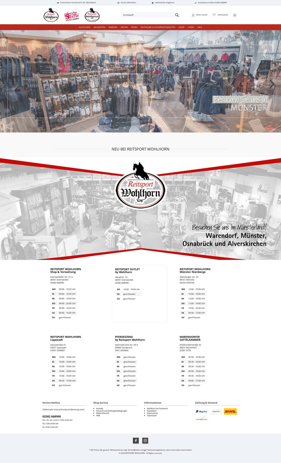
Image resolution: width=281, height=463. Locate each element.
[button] (199, 14)
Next (272, 82)
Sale (199, 27)
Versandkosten (134, 450)
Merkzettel (223, 14)
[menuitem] (166, 408)
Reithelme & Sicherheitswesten (158, 27)
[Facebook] (136, 441)
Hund (191, 27)
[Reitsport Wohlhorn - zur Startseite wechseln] (73, 22)
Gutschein (84, 27)
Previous (8, 82)
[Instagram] (145, 441)
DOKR (181, 27)
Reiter (124, 27)
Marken (113, 27)
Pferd (134, 27)
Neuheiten (99, 27)
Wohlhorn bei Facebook (157, 408)
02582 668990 (51, 416)
